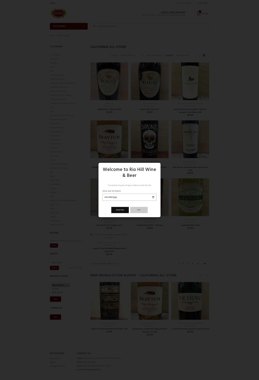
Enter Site (120, 210)
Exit (138, 210)
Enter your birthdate (112, 191)
